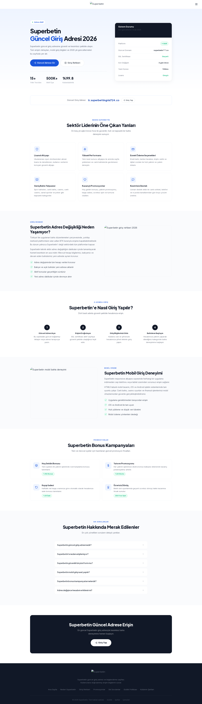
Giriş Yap (129, 100)
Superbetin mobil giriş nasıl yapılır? (73, 572)
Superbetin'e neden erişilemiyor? (72, 554)
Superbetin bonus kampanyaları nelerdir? (76, 581)
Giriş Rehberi (74, 63)
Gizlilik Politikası (130, 689)
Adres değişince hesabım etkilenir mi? (74, 590)
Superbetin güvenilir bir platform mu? (75, 563)
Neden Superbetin (68, 689)
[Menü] (196, 4)
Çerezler (126, 700)
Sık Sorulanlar (114, 689)
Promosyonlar (99, 689)
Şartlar (117, 700)
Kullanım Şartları (147, 689)
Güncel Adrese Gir (46, 63)
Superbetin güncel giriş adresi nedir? (74, 545)
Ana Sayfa (52, 689)
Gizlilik (109, 700)
